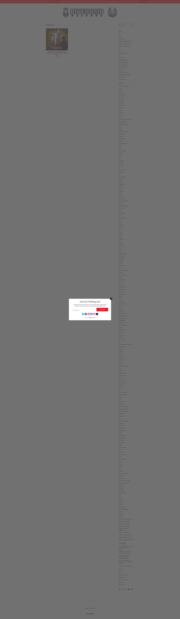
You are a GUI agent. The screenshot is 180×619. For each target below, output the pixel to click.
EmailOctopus (93, 317)
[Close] (111, 299)
